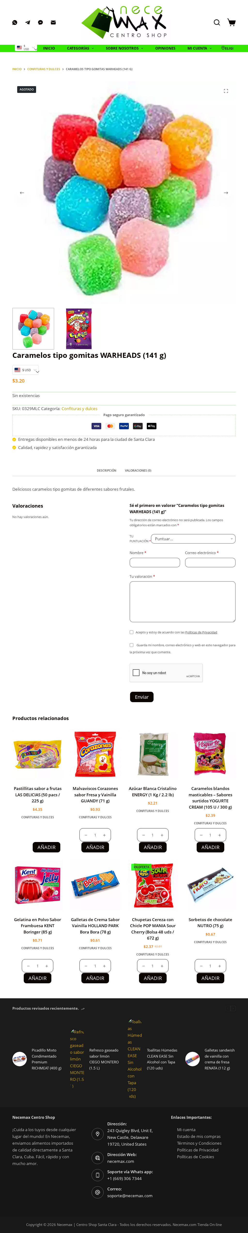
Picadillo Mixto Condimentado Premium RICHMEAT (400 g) (46, 1059)
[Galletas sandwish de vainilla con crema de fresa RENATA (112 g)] (192, 1059)
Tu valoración (142, 576)
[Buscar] (217, 22)
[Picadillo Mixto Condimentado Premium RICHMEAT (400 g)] (19, 1059)
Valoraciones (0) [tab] (138, 470)
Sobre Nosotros (122, 48)
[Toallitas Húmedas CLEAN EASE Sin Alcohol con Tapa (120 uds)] (135, 1059)
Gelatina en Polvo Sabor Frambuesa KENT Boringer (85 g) (37, 926)
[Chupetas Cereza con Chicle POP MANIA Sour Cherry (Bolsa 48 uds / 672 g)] (153, 885)
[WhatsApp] (14, 22)
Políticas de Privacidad (201, 632)
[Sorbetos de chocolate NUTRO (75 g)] (210, 885)
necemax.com (120, 1161)
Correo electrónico (202, 552)
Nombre (138, 552)
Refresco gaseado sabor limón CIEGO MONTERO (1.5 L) (104, 1059)
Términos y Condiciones (199, 1143)
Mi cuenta (186, 1129)
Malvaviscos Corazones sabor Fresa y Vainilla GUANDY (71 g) (95, 795)
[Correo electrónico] (53, 22)
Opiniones (165, 48)
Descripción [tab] (106, 470)
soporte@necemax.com (130, 1195)
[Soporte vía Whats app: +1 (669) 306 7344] (98, 1175)
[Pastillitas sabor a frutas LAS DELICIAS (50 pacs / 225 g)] (37, 754)
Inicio (49, 48)
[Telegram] (27, 22)
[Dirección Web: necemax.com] (98, 1158)
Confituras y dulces (79, 408)
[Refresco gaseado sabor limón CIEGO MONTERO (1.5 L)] (77, 1059)
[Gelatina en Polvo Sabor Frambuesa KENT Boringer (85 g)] (37, 885)
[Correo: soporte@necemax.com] (98, 1192)
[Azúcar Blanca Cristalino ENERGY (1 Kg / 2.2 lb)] (153, 754)
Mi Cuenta (197, 48)
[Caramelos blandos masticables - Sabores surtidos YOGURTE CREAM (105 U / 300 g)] (210, 754)
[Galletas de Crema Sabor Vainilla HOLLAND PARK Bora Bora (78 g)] (95, 885)
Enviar (142, 697)
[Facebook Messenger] (40, 22)
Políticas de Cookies (195, 1156)
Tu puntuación (140, 538)
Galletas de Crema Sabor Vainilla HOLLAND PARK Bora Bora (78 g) (95, 926)
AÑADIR (46, 847)
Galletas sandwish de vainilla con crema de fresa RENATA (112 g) (220, 1059)
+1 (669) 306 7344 (124, 1178)
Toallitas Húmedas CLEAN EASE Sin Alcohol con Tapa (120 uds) (162, 1059)
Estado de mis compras (199, 1136)
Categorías (78, 48)
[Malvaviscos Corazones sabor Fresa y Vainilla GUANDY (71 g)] (95, 754)
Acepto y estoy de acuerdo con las (176, 632)
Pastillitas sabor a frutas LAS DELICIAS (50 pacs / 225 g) (38, 795)
